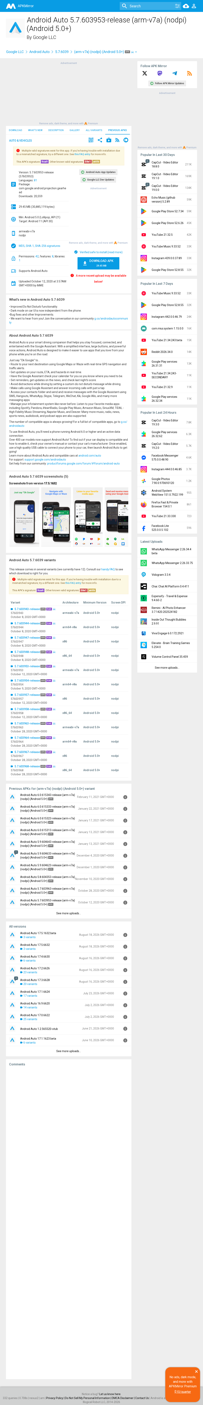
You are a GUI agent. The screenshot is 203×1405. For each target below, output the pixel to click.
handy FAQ (108, 569)
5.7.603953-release (27, 666)
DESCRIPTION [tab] (56, 130)
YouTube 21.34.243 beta (167, 340)
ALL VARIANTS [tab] (94, 130)
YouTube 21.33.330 (164, 516)
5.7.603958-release (27, 709)
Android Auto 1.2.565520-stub (39, 1028)
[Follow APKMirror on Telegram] (174, 74)
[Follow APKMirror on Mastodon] (159, 74)
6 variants (29, 960)
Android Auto (39, 52)
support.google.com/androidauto (45, 459)
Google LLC (44, 37)
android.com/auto (90, 455)
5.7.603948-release (27, 652)
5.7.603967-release (27, 752)
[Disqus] (68, 1222)
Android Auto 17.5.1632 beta (38, 933)
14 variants (30, 1007)
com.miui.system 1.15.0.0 (167, 328)
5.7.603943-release (27, 609)
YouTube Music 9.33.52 (166, 246)
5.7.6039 (62, 52)
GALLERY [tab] (75, 130)
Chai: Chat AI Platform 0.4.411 (170, 586)
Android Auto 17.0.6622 (35, 1015)
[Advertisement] (68, 93)
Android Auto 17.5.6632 (35, 944)
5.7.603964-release (27, 737)
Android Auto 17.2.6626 (35, 968)
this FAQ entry (82, 154)
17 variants (30, 995)
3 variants (29, 937)
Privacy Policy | (55, 1398)
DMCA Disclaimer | (123, 1398)
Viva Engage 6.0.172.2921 (168, 633)
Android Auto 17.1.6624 (35, 991)
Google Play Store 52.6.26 (168, 223)
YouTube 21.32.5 (162, 234)
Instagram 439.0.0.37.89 (167, 258)
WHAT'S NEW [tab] (35, 130)
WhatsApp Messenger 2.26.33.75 (172, 563)
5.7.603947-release (27, 637)
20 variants (30, 984)
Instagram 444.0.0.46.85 (167, 469)
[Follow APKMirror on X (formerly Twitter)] (144, 74)
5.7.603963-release (27, 723)
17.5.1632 (50, 483)
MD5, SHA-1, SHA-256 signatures (39, 245)
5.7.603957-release (27, 694)
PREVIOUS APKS (117, 130)
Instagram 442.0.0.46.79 (167, 316)
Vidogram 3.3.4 (161, 574)
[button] (91, 140)
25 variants (30, 1019)
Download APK (101, 263)
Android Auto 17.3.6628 (35, 980)
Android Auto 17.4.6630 (35, 956)
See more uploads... (68, 913)
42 (37, 256)
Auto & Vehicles (20, 140)
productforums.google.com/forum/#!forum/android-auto (83, 463)
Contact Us (142, 1398)
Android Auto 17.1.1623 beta (38, 1038)
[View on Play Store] (108, 140)
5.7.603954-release (27, 680)
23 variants (30, 972)
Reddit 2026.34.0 (162, 351)
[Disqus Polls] (68, 1119)
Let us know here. (110, 1394)
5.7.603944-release (27, 623)
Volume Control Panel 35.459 (170, 656)
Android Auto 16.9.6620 (35, 1003)
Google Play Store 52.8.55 (168, 269)
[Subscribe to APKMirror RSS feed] (189, 74)
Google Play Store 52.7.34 (168, 211)
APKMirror (26, 6)
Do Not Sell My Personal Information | (88, 1398)
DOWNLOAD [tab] (15, 130)
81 (35, 180)
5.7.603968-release (27, 766)
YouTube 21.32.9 (162, 387)
